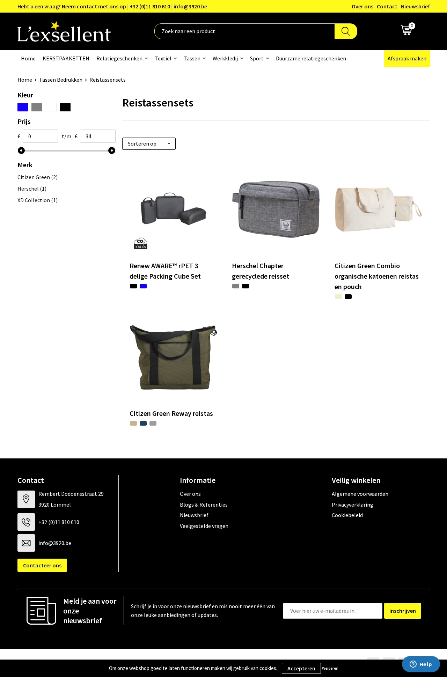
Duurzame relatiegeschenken (311, 58)
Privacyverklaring (352, 504)
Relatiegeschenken (119, 58)
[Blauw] (23, 107)
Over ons (362, 6)
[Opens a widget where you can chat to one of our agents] (421, 665)
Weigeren (330, 668)
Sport (257, 58)
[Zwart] (65, 107)
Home (28, 58)
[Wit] (51, 107)
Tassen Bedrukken (60, 79)
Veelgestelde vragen (204, 525)
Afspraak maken (407, 58)
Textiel (163, 58)
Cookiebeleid (347, 515)
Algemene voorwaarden (360, 493)
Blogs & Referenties (204, 504)
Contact (387, 6)
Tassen (192, 58)
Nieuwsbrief (415, 6)
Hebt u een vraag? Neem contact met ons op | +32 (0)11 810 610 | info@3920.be (112, 6)
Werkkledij (225, 58)
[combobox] (244, 31)
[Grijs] (37, 107)
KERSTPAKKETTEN (66, 58)
